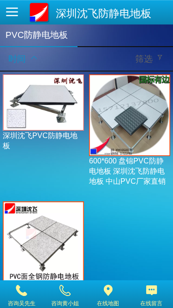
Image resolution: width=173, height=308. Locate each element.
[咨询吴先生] (21, 290)
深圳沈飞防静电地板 (103, 13)
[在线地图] (108, 290)
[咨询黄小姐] (65, 290)
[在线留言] (151, 290)
